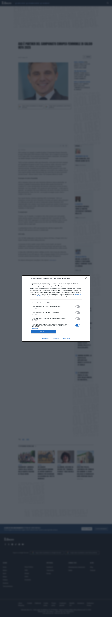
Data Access (56, 338)
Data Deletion (46, 338)
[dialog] (56, 308)
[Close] (86, 279)
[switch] (77, 306)
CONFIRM (43, 332)
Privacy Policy (66, 338)
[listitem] (56, 303)
